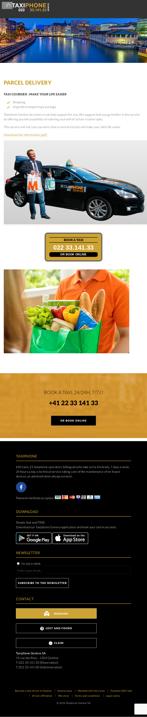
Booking (60, 613)
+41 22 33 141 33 (73, 403)
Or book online (73, 254)
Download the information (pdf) (25, 135)
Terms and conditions (87, 695)
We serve (63, 695)
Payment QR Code (121, 690)
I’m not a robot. (30, 563)
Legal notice (113, 695)
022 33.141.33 (73, 247)
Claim (58, 642)
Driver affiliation (42, 695)
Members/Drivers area (91, 690)
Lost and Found (58, 628)
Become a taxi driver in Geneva (33, 690)
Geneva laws (64, 690)
